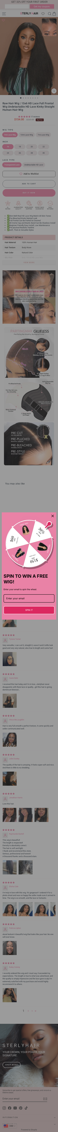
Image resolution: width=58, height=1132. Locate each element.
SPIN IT (29, 610)
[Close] (52, 516)
